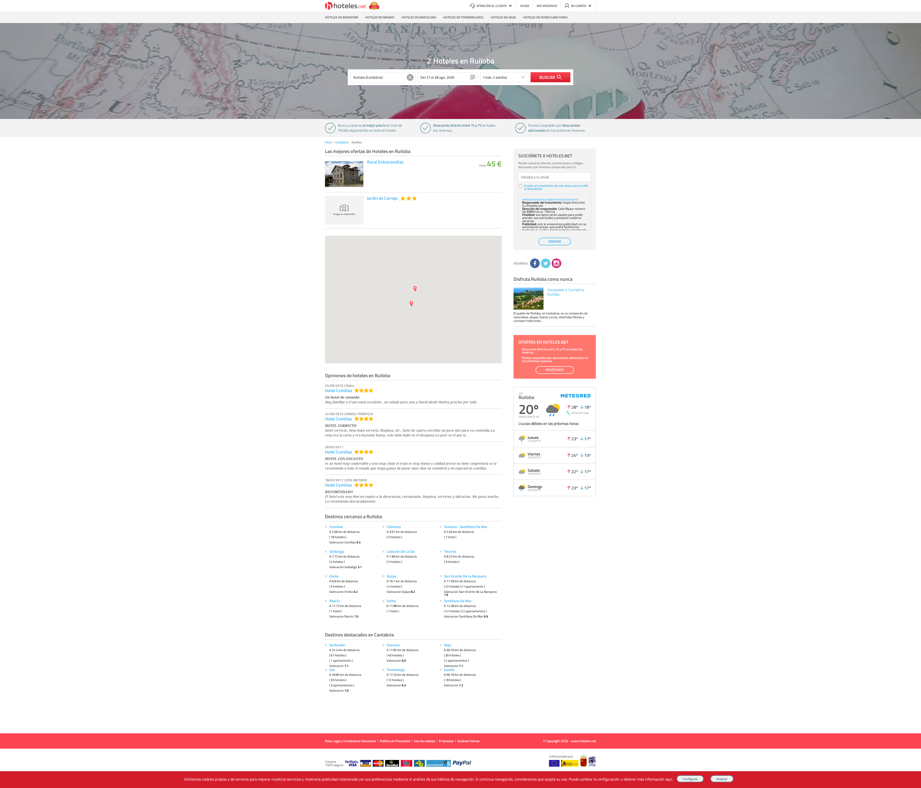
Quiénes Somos (468, 741)
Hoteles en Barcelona (418, 17)
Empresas (446, 741)
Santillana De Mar (458, 600)
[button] (460, 394)
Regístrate (555, 369)
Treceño (450, 551)
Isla (332, 669)
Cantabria (341, 142)
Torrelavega (396, 669)
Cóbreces (394, 526)
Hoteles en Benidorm (341, 17)
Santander (337, 644)
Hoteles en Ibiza (503, 17)
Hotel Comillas (338, 390)
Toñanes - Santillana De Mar (465, 526)
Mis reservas (547, 6)
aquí (668, 779)
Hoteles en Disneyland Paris (545, 17)
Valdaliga (336, 551)
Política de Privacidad (395, 741)
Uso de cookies (424, 741)
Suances (393, 644)
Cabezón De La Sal (401, 551)
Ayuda (524, 6)
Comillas (336, 526)
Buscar (547, 77)
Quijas (391, 576)
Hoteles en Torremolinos (463, 17)
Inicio (328, 142)
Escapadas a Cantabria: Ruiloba (565, 292)
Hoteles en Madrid (379, 17)
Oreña (334, 576)
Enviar (555, 241)
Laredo (449, 669)
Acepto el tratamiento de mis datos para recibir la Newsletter (556, 187)
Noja (447, 644)
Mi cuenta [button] (578, 6)
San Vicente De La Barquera (465, 576)
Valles (391, 600)
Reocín (334, 600)
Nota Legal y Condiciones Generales (350, 741)
